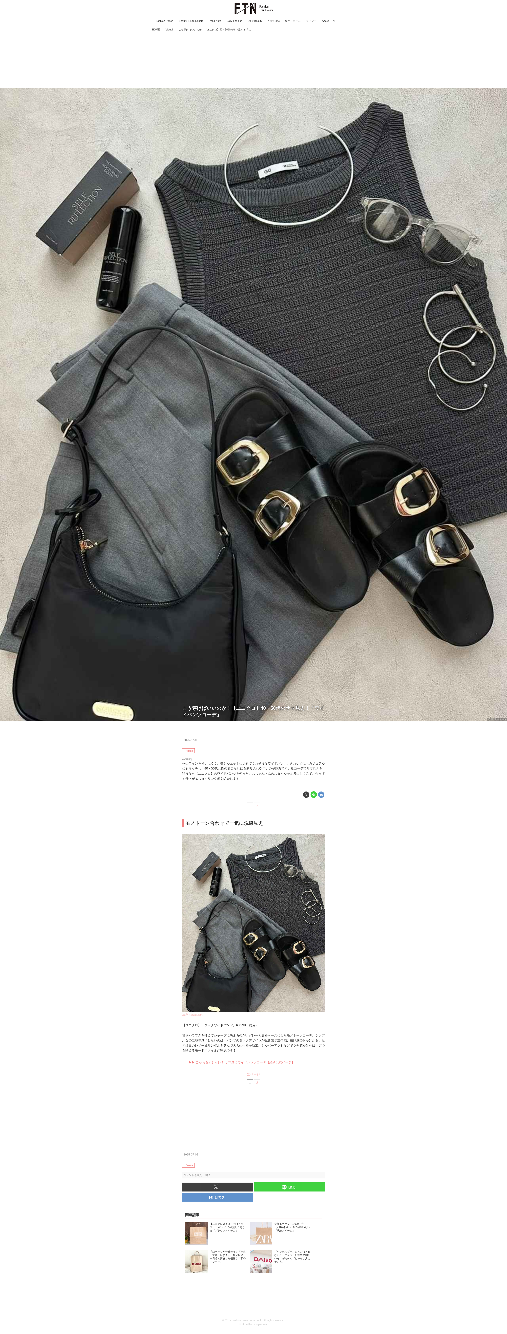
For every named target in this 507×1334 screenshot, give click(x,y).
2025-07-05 (191, 740)
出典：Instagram (497, 719)
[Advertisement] (253, 60)
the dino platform (258, 1324)
